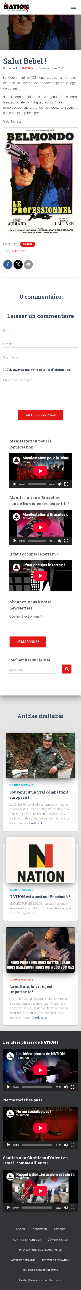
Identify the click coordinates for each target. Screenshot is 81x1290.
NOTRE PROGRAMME (23, 1260)
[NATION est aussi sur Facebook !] (40, 859)
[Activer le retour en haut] (73, 1281)
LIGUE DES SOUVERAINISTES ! (40, 1270)
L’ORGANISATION (58, 1239)
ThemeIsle (55, 1280)
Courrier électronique (25, 616)
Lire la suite (36, 823)
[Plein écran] (66, 484)
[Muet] (60, 484)
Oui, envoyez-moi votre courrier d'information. (38, 369)
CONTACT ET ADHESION (27, 1239)
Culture (27, 244)
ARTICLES (59, 1229)
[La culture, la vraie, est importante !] (40, 949)
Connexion (40, 1229)
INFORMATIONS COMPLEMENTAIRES (40, 1249)
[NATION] (18, 7)
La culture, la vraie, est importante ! (31, 989)
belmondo (19, 251)
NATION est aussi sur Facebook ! (39, 896)
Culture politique (21, 785)
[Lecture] (15, 484)
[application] (40, 470)
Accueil (21, 1229)
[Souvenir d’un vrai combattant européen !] (40, 755)
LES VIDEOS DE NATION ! (56, 1260)
